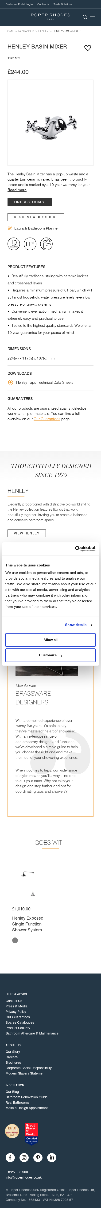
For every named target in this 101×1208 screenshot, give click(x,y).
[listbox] (50, 123)
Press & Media (16, 1006)
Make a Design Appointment (27, 1108)
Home (10, 31)
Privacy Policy (16, 1012)
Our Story (13, 1052)
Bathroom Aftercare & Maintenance (32, 1033)
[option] (50, 123)
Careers (12, 1057)
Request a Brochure (36, 217)
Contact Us (14, 1001)
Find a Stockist (30, 202)
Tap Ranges (26, 31)
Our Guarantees (47, 419)
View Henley (26, 533)
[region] (50, 123)
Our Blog (12, 1092)
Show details (75, 625)
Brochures (13, 1062)
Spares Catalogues (20, 1022)
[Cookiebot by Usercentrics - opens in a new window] (75, 549)
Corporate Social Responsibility (29, 1068)
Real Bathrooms (17, 1102)
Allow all (50, 640)
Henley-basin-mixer (67, 31)
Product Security (18, 1028)
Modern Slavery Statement (25, 1073)
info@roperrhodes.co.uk (24, 1177)
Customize (48, 655)
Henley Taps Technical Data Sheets (44, 382)
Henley (43, 31)
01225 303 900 (17, 1172)
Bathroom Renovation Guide (27, 1097)
